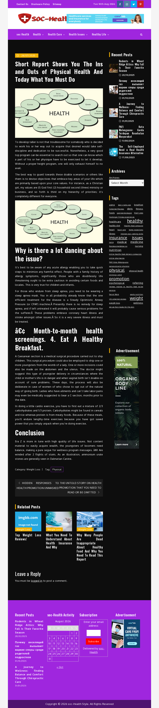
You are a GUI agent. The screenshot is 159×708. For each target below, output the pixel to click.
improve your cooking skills (132, 234)
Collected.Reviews (116, 209)
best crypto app (124, 205)
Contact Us (22, 4)
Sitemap (57, 4)
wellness (138, 302)
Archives (114, 177)
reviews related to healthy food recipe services (126, 288)
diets (130, 208)
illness (112, 233)
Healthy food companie (133, 226)
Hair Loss (138, 213)
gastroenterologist (124, 213)
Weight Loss (33, 469)
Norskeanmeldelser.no (118, 246)
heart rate (121, 230)
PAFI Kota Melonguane (118, 262)
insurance (118, 237)
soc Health (23, 34)
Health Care (55, 34)
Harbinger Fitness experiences (121, 217)
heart (112, 229)
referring (138, 282)
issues (137, 237)
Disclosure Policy (40, 4)
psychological (117, 283)
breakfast (138, 205)
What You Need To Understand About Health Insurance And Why (59, 541)
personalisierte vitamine (119, 266)
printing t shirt (115, 275)
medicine (136, 242)
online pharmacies (117, 258)
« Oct (60, 667)
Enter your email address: (93, 637)
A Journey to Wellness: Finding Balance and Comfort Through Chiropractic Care (131, 110)
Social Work (114, 294)
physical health (136, 271)
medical (122, 242)
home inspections (136, 230)
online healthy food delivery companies (125, 254)
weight (136, 298)
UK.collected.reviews (117, 299)
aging (112, 205)
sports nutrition (136, 294)
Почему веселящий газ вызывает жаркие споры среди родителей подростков (131, 87)
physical (57, 469)
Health (37, 34)
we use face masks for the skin (121, 307)
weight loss (114, 303)
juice (111, 242)
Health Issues (77, 34)
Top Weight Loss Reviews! (28, 537)
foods (112, 213)
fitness (139, 208)
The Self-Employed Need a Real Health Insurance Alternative (131, 150)
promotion (119, 278)
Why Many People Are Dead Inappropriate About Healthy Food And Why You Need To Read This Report (90, 547)
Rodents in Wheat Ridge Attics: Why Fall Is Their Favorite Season (131, 66)
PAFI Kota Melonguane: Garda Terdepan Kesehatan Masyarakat (131, 131)
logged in (36, 580)
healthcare (115, 221)
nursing (139, 246)
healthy (135, 221)
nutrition (115, 250)
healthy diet (114, 225)
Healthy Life (99, 34)
